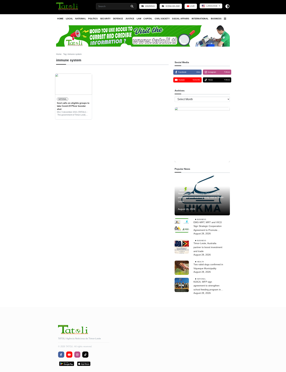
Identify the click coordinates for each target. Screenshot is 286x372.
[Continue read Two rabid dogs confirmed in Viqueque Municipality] (182, 268)
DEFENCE (118, 19)
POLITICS (93, 19)
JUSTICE (129, 19)
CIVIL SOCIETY (162, 19)
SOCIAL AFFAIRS (180, 19)
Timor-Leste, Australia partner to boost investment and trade (207, 247)
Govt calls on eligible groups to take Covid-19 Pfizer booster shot (73, 106)
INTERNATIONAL (200, 19)
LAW (139, 19)
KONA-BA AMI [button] (172, 6)
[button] (67, 6)
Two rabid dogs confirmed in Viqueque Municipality (208, 266)
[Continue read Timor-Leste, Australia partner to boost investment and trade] (182, 246)
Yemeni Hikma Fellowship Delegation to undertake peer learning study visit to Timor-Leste (201, 197)
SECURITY (105, 19)
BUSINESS (216, 19)
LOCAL (69, 19)
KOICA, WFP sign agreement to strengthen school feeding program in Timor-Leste (207, 286)
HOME (60, 19)
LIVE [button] (192, 6)
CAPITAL (147, 19)
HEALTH (200, 261)
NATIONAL (80, 19)
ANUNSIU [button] (150, 6)
